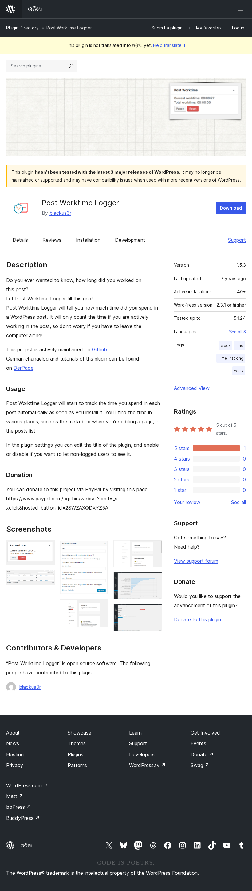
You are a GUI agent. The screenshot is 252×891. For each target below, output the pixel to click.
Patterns (77, 765)
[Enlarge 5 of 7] (154, 548)
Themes (77, 743)
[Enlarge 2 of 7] (46, 578)
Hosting (15, 754)
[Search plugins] (71, 66)
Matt (14, 796)
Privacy (14, 765)
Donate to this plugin (197, 619)
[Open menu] (242, 9)
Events (198, 743)
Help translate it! (170, 45)
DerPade (23, 368)
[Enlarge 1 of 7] (46, 548)
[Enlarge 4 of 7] (100, 607)
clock (225, 345)
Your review (187, 502)
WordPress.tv (147, 765)
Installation (88, 240)
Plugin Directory (22, 27)
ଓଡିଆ (26, 846)
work (238, 370)
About (13, 733)
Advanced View (192, 388)
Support (237, 240)
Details (20, 240)
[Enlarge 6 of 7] (154, 580)
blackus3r (60, 213)
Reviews (51, 240)
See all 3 (237, 331)
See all (238, 502)
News (12, 743)
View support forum (196, 561)
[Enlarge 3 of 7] (100, 548)
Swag (200, 765)
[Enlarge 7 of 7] (154, 612)
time (239, 345)
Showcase (79, 733)
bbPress (18, 807)
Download (231, 207)
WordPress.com (27, 785)
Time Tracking (230, 358)
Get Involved (205, 733)
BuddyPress (23, 818)
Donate (202, 754)
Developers (142, 754)
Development (130, 240)
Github (99, 349)
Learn (135, 733)
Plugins (75, 754)
